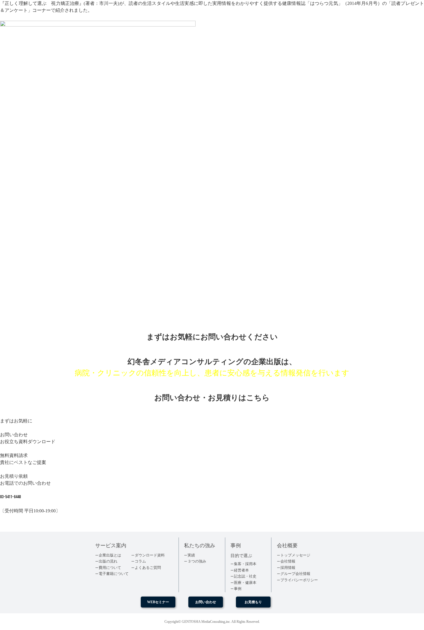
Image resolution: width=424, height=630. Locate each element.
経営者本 (241, 570)
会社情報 (287, 561)
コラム (140, 561)
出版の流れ (108, 561)
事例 (237, 588)
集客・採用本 (245, 564)
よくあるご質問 (148, 567)
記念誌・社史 (245, 576)
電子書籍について (114, 573)
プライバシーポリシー (299, 580)
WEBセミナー (158, 602)
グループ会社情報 (295, 573)
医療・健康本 (245, 582)
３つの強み (196, 561)
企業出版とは (110, 555)
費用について (110, 567)
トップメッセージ (295, 555)
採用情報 (287, 567)
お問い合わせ (205, 602)
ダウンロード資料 (150, 555)
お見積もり (253, 602)
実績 (191, 555)
